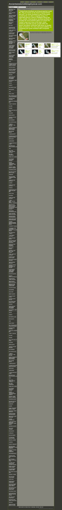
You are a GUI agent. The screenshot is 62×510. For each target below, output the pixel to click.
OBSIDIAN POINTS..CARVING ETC (13, 276)
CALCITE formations (12, 287)
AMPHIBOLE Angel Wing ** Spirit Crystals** (12, 10)
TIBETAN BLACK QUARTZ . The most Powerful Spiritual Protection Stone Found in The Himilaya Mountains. (13, 206)
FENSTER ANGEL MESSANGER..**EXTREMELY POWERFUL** (13, 447)
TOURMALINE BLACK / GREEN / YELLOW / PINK (13, 190)
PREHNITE (10, 74)
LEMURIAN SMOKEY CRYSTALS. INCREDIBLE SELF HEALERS (12, 42)
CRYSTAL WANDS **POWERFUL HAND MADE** (12, 177)
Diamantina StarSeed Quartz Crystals (12, 172)
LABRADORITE (11, 370)
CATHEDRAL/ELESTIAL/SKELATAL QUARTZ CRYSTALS (13, 136)
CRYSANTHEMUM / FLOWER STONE (12, 469)
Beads (10, 61)
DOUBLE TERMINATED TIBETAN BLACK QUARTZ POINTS (13, 128)
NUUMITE (10, 406)
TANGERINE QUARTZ (12, 169)
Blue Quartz (11, 25)
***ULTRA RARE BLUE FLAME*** (13, 143)
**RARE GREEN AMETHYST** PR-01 (27, 45)
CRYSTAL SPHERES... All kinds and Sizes (12, 70)
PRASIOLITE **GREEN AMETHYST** (12, 411)
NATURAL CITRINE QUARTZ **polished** (12, 167)
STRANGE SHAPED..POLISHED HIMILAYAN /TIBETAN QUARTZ (12, 223)
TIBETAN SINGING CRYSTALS (12, 39)
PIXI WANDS (11, 195)
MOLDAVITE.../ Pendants (11, 23)
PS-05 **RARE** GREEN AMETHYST (40, 51)
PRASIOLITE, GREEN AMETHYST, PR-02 (41, 45)
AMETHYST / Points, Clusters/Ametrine (12, 50)
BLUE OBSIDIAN (12, 349)
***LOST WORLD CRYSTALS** (11, 236)
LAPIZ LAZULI (11, 479)
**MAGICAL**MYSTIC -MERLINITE (13, 118)
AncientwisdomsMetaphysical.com (23, 4)
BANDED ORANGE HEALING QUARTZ (12, 414)
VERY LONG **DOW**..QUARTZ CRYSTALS (12, 151)
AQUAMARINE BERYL (13, 453)
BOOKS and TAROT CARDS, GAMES (12, 467)
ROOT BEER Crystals (12, 87)
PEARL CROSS (11, 93)
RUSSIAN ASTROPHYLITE (11, 419)
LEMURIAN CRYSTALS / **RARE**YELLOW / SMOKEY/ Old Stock (13, 64)
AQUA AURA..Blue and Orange (13, 111)
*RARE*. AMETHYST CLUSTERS (12, 30)
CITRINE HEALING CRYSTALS (12, 180)
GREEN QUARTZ (12, 115)
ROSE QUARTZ (11, 89)
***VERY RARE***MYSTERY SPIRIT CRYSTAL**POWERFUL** (13, 201)
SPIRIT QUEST (11, 138)
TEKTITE (10, 83)
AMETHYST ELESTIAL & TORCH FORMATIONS (12, 451)
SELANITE (10, 106)
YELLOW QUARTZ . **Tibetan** (12, 233)
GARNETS (10, 85)
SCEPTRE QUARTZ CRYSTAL (12, 299)
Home (18, 9)
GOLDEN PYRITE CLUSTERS (12, 99)
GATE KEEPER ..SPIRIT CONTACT (13, 81)
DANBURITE (11, 174)
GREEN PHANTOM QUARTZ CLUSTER (12, 505)
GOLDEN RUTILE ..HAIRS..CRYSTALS (12, 279)
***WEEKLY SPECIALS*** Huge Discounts (12, 125)
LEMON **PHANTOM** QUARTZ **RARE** (12, 408)
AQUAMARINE (11, 289)
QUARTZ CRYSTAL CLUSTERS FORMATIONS (12, 20)
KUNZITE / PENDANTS (13, 444)
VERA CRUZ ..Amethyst (11, 429)
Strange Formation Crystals (12, 296)
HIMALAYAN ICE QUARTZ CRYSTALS (12, 282)
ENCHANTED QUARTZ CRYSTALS (13, 36)
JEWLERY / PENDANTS (11, 59)
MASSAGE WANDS (12, 435)
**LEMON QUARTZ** (12, 363)
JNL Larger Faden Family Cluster (12, 497)
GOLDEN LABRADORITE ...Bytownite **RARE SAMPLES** (12, 164)
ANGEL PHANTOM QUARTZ (12, 13)
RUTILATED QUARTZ (12, 273)
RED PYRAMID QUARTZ (11, 132)
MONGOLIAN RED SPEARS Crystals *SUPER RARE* (12, 285)
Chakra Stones (11, 193)
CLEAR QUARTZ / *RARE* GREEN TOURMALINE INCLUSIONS (12, 46)
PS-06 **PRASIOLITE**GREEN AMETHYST (55, 51)
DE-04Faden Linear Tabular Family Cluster (13, 500)
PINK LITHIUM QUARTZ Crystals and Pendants (13, 96)
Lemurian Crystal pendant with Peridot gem (12, 456)
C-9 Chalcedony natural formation (12, 438)
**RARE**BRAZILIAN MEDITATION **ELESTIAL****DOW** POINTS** (12, 423)
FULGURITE (11, 342)
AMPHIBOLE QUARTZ (12, 426)
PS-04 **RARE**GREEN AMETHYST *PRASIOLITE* (27, 51)
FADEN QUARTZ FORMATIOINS (11, 482)
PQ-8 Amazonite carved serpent (11, 477)
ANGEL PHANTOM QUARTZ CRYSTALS (12, 214)
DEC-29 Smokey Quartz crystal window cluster (12, 460)
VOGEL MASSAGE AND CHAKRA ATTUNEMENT (12, 78)
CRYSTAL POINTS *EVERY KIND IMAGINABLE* (12, 56)
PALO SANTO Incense (12, 122)
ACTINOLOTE (11, 433)
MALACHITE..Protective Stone (13, 472)
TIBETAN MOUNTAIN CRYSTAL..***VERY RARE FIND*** (12, 16)
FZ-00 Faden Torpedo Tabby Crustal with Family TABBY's (12, 485)
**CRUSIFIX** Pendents (13, 226)
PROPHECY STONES (12, 474)
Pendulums (11, 187)
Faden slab (11, 502)
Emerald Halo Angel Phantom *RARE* (12, 72)
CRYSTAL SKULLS (12, 67)
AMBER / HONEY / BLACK (12, 53)
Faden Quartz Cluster (12, 491)
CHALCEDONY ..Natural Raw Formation (11, 160)
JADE (10, 91)
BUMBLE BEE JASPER (13, 386)
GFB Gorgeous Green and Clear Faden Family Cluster (12, 488)
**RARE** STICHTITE (12, 333)
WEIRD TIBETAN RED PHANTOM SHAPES (12, 219)
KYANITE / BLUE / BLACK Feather (12, 33)
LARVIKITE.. (11, 442)
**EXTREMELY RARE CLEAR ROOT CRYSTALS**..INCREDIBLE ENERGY (13, 229)
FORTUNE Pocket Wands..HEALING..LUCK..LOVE (13, 146)
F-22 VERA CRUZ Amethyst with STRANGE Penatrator (12, 463)
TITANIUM (10, 108)
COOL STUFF (11, 291)
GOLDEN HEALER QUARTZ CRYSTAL (12, 28)
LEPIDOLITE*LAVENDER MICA (13, 102)
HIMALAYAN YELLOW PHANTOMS (12, 417)
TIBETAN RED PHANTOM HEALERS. (12, 211)
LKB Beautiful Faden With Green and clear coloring (12, 494)
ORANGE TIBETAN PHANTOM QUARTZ (12, 217)
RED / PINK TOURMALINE (11, 154)
